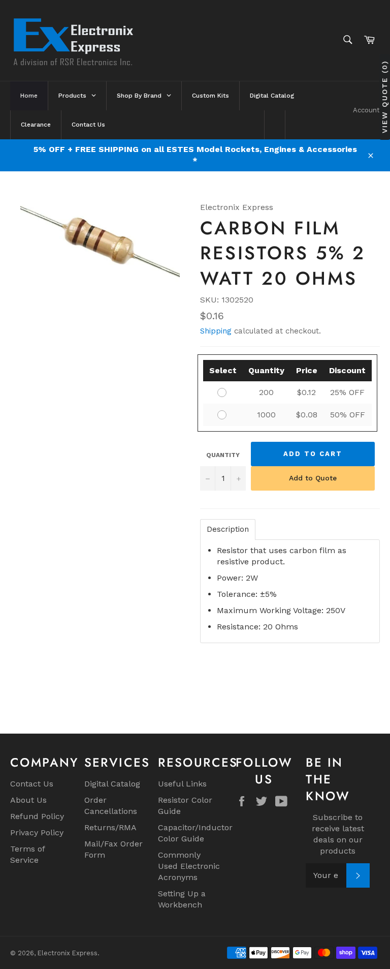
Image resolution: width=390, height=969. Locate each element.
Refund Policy (37, 816)
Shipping (216, 331)
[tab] (227, 529)
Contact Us (31, 784)
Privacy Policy (36, 832)
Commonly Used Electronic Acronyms (189, 866)
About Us (28, 800)
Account (366, 110)
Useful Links (182, 784)
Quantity (223, 455)
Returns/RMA (110, 827)
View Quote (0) (384, 96)
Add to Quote (313, 478)
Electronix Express (68, 953)
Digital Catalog (112, 784)
